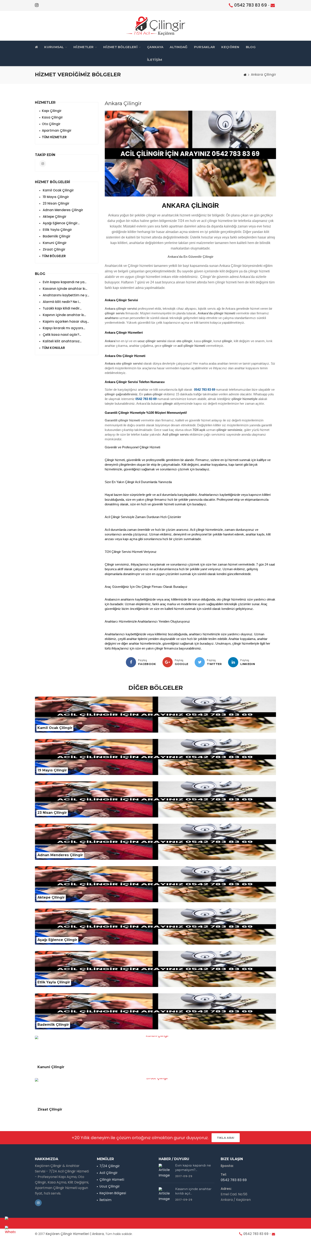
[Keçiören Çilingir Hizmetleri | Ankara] (155, 25)
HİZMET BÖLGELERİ (120, 47)
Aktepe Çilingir (54, 216)
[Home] (245, 74)
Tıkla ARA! (225, 1137)
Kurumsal (54, 47)
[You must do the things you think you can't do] (165, 1171)
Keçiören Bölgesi (112, 1193)
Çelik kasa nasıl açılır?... (61, 334)
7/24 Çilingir (109, 1166)
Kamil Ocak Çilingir (58, 190)
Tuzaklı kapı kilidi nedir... (61, 308)
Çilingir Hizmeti (111, 1179)
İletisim (105, 1200)
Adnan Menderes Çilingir (62, 210)
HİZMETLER (83, 47)
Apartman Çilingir (57, 130)
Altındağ (178, 47)
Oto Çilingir (51, 124)
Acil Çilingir (108, 1173)
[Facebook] (131, 662)
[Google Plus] (167, 662)
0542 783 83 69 (250, 5)
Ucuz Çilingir (109, 1186)
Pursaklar (204, 47)
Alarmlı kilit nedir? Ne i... (61, 302)
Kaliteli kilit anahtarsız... (61, 341)
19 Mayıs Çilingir (55, 197)
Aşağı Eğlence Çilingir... (61, 223)
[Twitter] (200, 662)
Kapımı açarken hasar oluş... (65, 321)
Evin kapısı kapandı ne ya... (64, 282)
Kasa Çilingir (52, 117)
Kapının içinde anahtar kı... (64, 315)
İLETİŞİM (154, 60)
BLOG (251, 47)
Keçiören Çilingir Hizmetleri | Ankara (75, 1234)
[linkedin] (233, 662)
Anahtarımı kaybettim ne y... (65, 295)
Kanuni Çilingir (54, 243)
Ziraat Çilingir (53, 249)
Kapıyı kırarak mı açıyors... (63, 328)
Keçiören (230, 47)
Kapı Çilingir (52, 111)
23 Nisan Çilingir (55, 203)
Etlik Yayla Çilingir (57, 229)
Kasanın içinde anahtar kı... (64, 288)
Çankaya (155, 47)
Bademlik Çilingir (56, 236)
